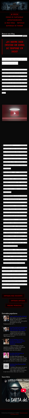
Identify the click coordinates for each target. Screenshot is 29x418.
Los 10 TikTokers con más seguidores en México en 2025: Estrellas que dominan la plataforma (17, 342)
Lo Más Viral (10, 23)
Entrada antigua (18, 301)
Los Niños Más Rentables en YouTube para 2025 (17, 354)
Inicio (15, 14)
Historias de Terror (14, 26)
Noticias (20, 23)
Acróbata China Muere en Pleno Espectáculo (18, 364)
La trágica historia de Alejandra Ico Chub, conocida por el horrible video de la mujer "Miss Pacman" (18, 328)
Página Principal (14, 306)
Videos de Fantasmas (14, 17)
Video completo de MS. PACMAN (18, 316)
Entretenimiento (14, 20)
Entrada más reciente (13, 296)
